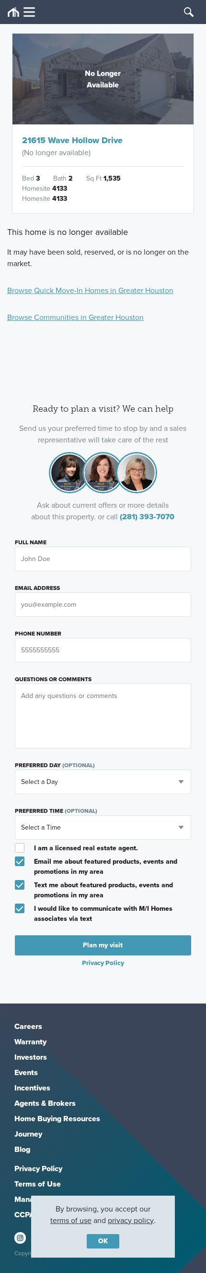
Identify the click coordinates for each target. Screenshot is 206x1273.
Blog (22, 1149)
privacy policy (131, 1220)
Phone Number (38, 633)
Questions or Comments (53, 679)
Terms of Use (37, 1183)
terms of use (71, 1220)
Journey (28, 1133)
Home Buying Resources (57, 1118)
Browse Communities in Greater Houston (75, 317)
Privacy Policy (38, 1168)
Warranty (30, 1041)
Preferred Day (55, 765)
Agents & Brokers (45, 1103)
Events (26, 1072)
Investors (30, 1057)
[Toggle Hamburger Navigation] (21, 12)
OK (103, 1241)
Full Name (30, 542)
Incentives (32, 1087)
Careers (28, 1026)
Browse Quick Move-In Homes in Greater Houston (90, 290)
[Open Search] (188, 12)
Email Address (37, 588)
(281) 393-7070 (147, 516)
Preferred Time (56, 811)
